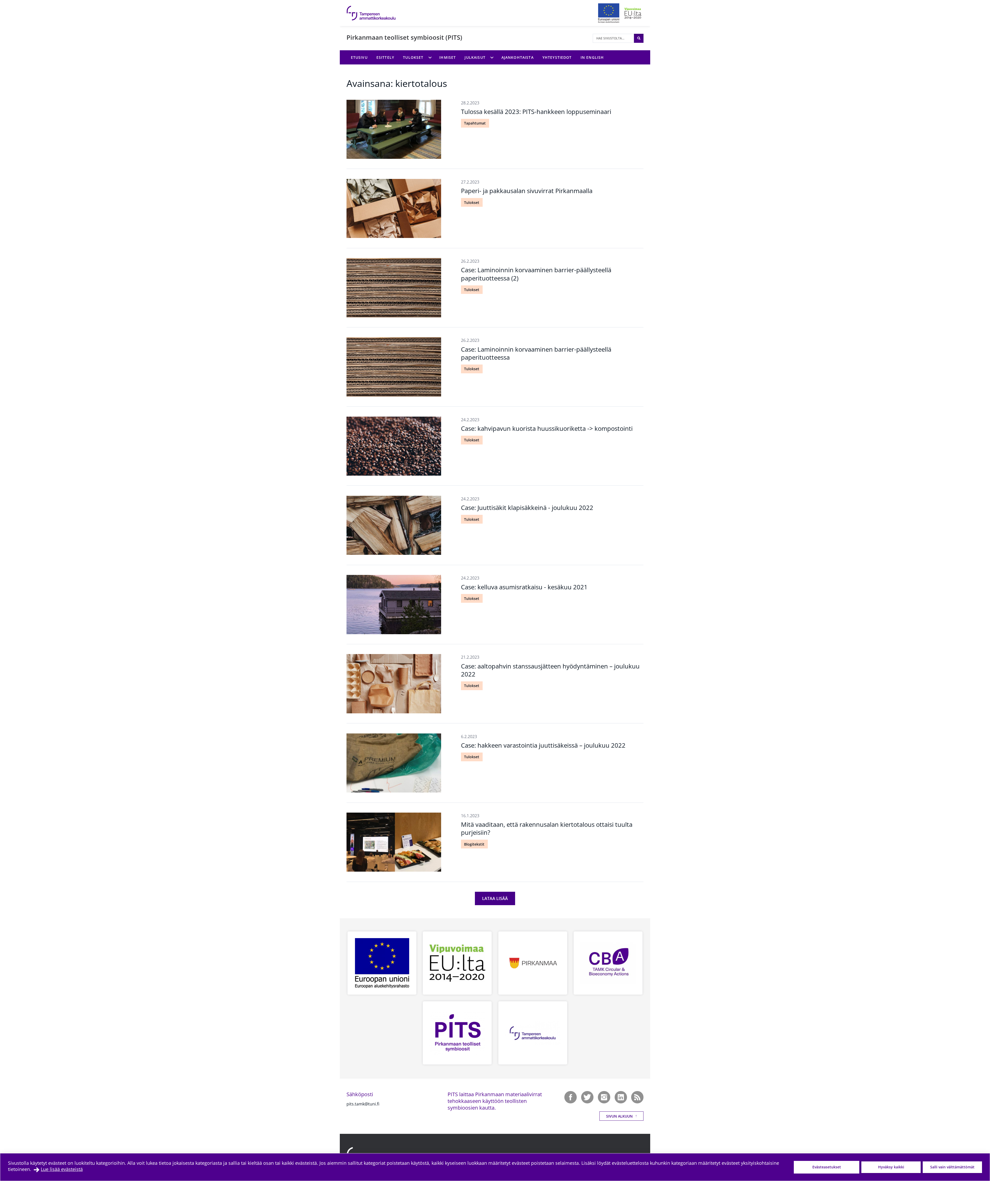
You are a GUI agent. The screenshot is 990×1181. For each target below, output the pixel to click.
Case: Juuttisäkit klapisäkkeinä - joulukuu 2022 (527, 507)
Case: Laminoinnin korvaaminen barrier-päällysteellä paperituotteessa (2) (536, 274)
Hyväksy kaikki (891, 1167)
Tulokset (471, 202)
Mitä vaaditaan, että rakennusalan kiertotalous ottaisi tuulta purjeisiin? (546, 828)
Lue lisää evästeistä (62, 1169)
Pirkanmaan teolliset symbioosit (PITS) (404, 37)
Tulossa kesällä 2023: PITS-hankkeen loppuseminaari (536, 111)
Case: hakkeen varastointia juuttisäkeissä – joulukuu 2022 (543, 745)
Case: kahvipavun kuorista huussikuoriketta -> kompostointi (547, 428)
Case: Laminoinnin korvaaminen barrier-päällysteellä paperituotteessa (536, 353)
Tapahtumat (475, 123)
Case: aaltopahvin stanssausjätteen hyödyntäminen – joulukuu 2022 (550, 670)
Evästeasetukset (826, 1167)
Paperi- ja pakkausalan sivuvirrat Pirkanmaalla (526, 190)
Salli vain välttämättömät (952, 1167)
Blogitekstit (474, 844)
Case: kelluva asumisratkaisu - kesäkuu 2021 (524, 587)
